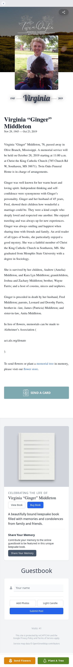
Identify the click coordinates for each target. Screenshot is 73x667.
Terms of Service (46, 638)
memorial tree (45, 363)
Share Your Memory (22, 553)
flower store (31, 369)
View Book (16, 505)
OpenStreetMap (40, 643)
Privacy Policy (27, 638)
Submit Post (36, 611)
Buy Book (35, 505)
